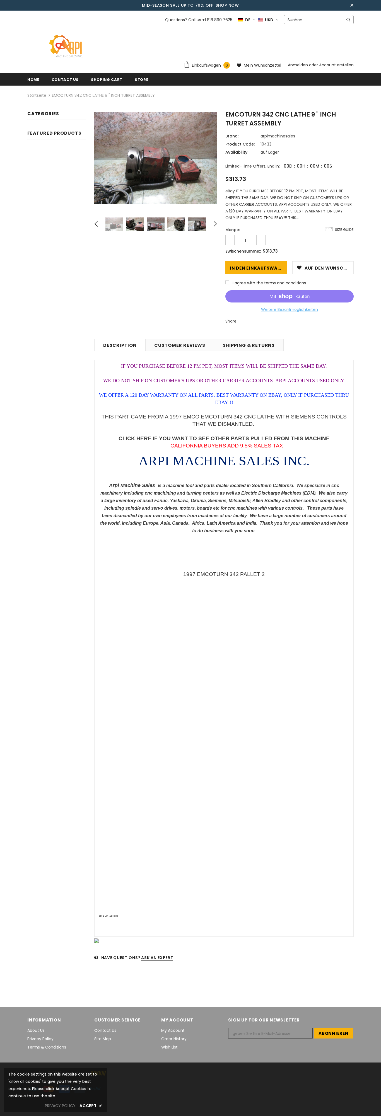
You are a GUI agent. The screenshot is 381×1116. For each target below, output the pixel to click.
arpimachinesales (278, 136)
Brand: (231, 136)
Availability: (236, 152)
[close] (352, 5)
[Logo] (67, 46)
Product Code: (240, 144)
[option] (155, 158)
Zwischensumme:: (243, 251)
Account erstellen (336, 65)
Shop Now (227, 5)
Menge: (232, 230)
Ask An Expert (157, 957)
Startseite (36, 95)
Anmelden (298, 65)
